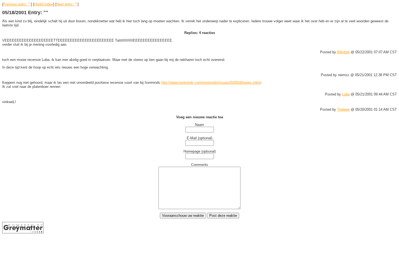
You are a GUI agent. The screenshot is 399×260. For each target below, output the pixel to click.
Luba (346, 94)
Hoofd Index (43, 4)
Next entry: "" (67, 4)
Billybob (343, 52)
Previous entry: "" (17, 4)
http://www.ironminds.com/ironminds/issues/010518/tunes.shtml (211, 83)
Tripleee (343, 109)
